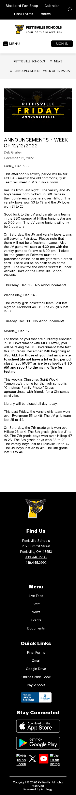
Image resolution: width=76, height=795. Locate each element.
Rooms (45, 14)
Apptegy (46, 789)
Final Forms (23, 14)
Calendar (52, 6)
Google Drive (36, 669)
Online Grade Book (36, 677)
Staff (36, 604)
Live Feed (36, 596)
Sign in (62, 44)
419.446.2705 (36, 557)
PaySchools (36, 685)
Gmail (36, 661)
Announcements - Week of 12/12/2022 (43, 71)
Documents (36, 628)
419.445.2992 (36, 563)
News (58, 61)
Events (36, 620)
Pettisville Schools (29, 61)
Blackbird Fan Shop (22, 6)
